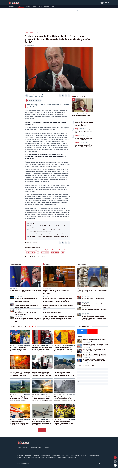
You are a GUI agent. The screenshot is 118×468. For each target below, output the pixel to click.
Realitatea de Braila (21, 457)
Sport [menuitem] (52, 6)
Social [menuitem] (40, 6)
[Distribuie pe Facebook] (63, 95)
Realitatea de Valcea (72, 457)
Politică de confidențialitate (36, 447)
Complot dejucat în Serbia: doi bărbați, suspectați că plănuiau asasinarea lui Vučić (49, 226)
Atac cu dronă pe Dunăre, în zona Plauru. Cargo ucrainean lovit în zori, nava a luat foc (84, 124)
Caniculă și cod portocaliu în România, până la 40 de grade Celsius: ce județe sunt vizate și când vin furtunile (63, 350)
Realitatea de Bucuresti (39, 457)
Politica (74, 118)
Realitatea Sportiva (28, 455)
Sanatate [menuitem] (46, 6)
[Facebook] (106, 3)
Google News (58, 257)
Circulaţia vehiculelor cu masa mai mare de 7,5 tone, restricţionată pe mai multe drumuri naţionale (49, 237)
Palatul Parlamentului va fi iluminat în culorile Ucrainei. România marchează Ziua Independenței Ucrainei (47, 230)
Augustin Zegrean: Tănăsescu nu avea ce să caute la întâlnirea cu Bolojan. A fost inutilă (83, 138)
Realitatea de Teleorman (45, 455)
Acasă (28, 10)
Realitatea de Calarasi (75, 455)
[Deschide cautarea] (97, 2)
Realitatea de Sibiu (30, 457)
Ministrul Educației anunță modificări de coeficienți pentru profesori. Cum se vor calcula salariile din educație (63, 424)
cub (38, 252)
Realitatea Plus (55, 252)
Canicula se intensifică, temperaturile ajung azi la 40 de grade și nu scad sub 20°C (19, 423)
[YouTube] (108, 3)
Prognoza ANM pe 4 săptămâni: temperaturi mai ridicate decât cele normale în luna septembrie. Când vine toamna (41, 399)
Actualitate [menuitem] (21, 6)
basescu (61, 250)
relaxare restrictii (41, 250)
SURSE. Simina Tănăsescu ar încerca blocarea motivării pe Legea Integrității (56, 311)
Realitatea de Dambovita (94, 455)
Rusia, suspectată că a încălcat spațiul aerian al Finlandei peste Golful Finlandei (41, 423)
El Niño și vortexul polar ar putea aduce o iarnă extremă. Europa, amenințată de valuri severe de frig (64, 398)
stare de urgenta (30, 252)
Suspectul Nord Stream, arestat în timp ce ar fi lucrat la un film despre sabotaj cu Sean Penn (28, 319)
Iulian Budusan (71, 419)
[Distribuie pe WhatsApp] (66, 95)
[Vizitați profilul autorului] (26, 95)
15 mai (62, 252)
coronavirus (32, 250)
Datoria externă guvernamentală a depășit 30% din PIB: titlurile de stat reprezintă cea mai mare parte (92, 291)
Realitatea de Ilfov (84, 455)
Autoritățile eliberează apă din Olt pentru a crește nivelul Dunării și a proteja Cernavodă (95, 310)
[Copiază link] (60, 95)
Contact (19, 447)
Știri (32, 10)
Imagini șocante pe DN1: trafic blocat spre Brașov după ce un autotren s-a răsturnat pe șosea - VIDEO (64, 374)
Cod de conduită (46, 447)
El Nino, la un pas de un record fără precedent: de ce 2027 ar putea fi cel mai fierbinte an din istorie (20, 373)
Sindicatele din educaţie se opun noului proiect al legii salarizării (47, 234)
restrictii (50, 250)
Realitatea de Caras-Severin (51, 457)
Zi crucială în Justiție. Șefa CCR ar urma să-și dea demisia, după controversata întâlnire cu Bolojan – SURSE (82, 116)
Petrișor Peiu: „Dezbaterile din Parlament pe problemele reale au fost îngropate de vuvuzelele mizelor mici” (57, 291)
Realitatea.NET (20, 455)
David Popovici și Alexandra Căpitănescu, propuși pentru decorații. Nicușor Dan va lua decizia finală (18, 350)
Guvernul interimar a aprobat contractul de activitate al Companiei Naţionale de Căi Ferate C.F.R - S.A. (42, 374)
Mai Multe (42, 430)
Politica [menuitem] (28, 6)
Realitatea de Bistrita (56, 455)
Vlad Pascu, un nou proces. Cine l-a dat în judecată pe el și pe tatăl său (84, 131)
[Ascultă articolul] (115, 457)
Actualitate (38, 10)
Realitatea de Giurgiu (62, 457)
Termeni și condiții (25, 447)
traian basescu (45, 252)
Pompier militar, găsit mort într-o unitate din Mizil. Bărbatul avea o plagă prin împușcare (42, 349)
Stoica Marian (49, 370)
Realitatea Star (36, 455)
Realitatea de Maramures (41, 95)
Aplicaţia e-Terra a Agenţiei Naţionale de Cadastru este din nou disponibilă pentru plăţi (19, 398)
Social (76, 121)
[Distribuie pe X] (69, 95)
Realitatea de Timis (65, 455)
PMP (56, 250)
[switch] (102, 3)
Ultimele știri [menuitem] (12, 6)
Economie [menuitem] (34, 6)
